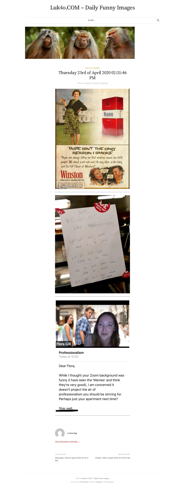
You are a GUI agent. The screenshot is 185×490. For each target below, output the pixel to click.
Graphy (98, 482)
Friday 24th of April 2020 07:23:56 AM (112, 458)
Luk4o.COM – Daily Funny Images (92, 7)
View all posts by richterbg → (67, 441)
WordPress (84, 482)
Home (91, 20)
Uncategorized (92, 68)
